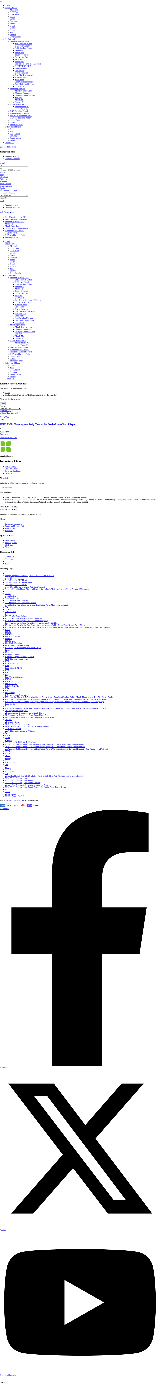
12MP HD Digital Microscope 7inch (19, 657)
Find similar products (8, 438)
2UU (7, 789)
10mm (7, 630)
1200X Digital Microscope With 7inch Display (23, 648)
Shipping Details (11, 469)
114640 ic (9, 634)
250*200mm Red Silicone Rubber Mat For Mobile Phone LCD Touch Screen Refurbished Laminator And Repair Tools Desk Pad (56, 749)
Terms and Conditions (13, 524)
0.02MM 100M (11, 578)
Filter (3, 404)
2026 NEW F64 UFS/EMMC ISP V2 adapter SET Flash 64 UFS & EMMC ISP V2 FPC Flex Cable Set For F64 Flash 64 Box (55, 708)
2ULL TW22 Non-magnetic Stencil (19, 780)
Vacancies (9, 531)
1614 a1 (8, 690)
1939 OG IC (10, 704)
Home (7, 393)
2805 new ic (10, 771)
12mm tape (9, 652)
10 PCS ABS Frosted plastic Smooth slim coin (23, 618)
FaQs (7, 563)
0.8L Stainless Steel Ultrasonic (17, 600)
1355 (7, 666)
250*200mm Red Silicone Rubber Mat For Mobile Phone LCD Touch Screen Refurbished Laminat (44, 744)
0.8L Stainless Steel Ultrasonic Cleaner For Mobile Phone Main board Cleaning (36, 605)
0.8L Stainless (10, 596)
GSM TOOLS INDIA (15, 800)
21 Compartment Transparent (16, 711)
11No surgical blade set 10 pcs (17, 645)
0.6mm (7, 594)
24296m (8, 740)
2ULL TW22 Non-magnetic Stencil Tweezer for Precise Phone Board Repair (35, 787)
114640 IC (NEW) (12, 636)
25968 (7, 760)
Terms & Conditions (13, 471)
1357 (7, 670)
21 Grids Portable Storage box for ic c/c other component (27, 726)
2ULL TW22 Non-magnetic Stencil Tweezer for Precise (27, 785)
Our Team (9, 561)
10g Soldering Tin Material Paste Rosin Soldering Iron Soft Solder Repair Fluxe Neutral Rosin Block (45, 625)
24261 (7, 738)
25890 (7, 756)
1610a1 (8, 679)
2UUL (7, 792)
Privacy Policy (10, 466)
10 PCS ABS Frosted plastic (16, 616)
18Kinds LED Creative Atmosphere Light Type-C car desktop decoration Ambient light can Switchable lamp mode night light (54, 702)
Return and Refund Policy (15, 526)
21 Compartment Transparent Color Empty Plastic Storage (28, 715)
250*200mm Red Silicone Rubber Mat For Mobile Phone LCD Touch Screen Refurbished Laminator (45, 747)
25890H (8, 758)
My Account (10, 540)
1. (5, 614)
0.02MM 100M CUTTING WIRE (18, 582)
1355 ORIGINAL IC (13, 668)
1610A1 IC (9, 681)
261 (6, 765)
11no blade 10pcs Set (13, 643)
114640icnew (10, 641)
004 (6, 607)
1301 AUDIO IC (11, 663)
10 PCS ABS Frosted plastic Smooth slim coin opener (26, 621)
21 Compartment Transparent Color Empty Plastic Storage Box (30, 717)
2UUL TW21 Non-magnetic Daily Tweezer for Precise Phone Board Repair (38, 424)
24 (6, 733)
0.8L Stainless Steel (12, 598)
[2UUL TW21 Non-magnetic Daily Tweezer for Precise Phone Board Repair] (5, 413)
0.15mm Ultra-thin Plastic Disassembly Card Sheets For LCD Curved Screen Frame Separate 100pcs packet (47, 589)
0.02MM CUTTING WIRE (16, 585)
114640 (8, 632)
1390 (7, 672)
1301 (7, 661)
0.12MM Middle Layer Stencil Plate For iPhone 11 (25, 587)
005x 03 (8, 609)
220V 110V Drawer (13, 729)
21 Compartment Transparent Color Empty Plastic (24, 713)
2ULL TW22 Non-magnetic (16, 778)
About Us (9, 559)
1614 (7, 688)
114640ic (8, 639)
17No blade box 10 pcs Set (15, 695)
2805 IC (8, 769)
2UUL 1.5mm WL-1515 (14, 796)
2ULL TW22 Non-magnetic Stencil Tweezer (22, 783)
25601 (7, 751)
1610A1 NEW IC (12, 686)
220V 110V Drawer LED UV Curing (20, 731)
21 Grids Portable (12, 722)
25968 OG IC (10, 762)
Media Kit (9, 473)
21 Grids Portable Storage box (17, 724)
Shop (7, 547)
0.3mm (7, 591)
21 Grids (8, 720)
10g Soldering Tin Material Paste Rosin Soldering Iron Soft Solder (31, 623)
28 (6, 767)
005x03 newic (10, 612)
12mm (7, 650)
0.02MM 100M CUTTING (16, 580)
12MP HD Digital (12, 654)
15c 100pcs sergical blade (15, 677)
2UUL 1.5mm (10, 794)
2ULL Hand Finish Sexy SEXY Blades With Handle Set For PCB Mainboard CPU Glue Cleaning (44, 776)
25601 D (8, 753)
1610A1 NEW (11, 684)
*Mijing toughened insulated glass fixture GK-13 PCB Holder (29, 576)
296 (6, 774)
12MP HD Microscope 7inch (16, 659)
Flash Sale (9, 545)
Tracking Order (11, 543)
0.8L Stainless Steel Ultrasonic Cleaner (20, 603)
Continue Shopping (12, 159)
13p (6, 675)
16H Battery (10, 693)
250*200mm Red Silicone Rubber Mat (20, 742)
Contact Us (9, 557)
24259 (7, 735)
